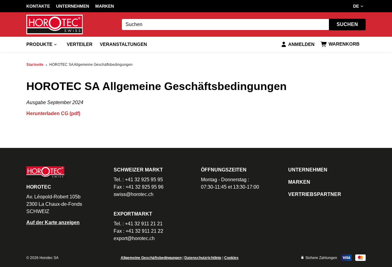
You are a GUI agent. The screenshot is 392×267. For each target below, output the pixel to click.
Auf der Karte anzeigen (53, 222)
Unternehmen (72, 6)
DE (356, 6)
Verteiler (79, 44)
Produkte (39, 44)
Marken (104, 6)
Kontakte (38, 6)
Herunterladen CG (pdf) (53, 113)
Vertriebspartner (314, 194)
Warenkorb (344, 44)
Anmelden (301, 44)
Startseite (34, 64)
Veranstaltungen (123, 44)
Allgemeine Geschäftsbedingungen (151, 258)
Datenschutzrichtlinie (202, 258)
